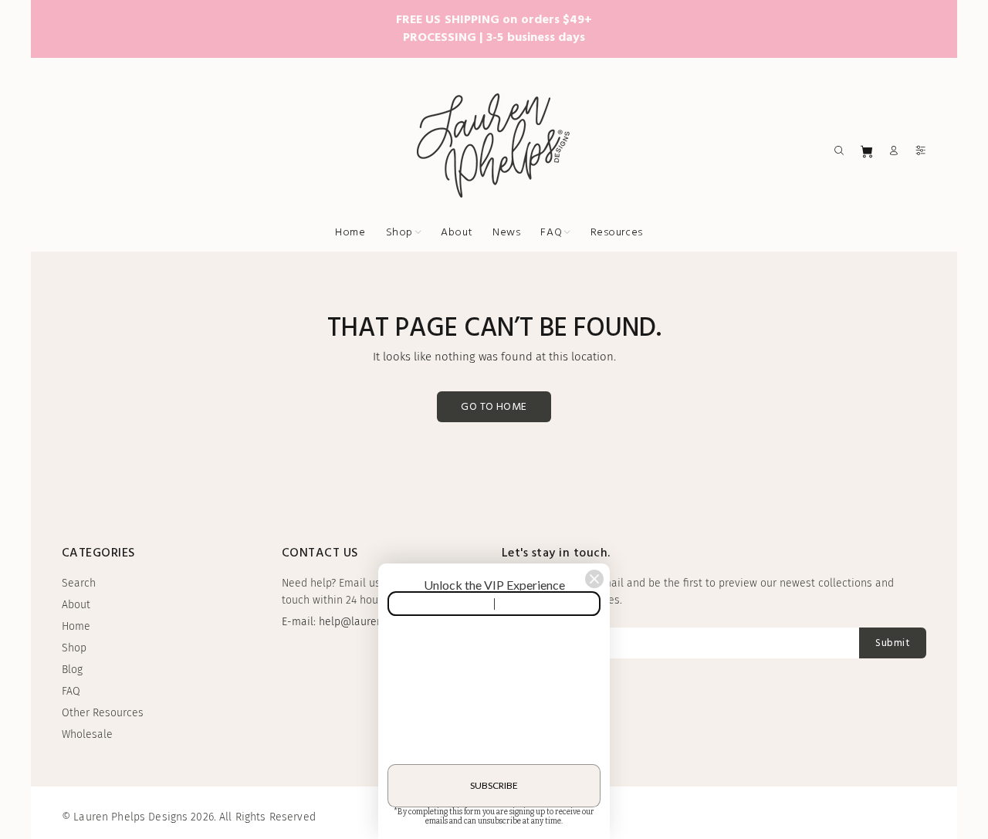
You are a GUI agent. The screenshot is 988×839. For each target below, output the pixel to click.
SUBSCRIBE (494, 783)
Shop (74, 648)
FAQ (71, 691)
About (76, 604)
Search (79, 583)
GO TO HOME (493, 407)
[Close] (594, 576)
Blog (72, 669)
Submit (892, 643)
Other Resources (103, 712)
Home (76, 626)
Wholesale (87, 734)
